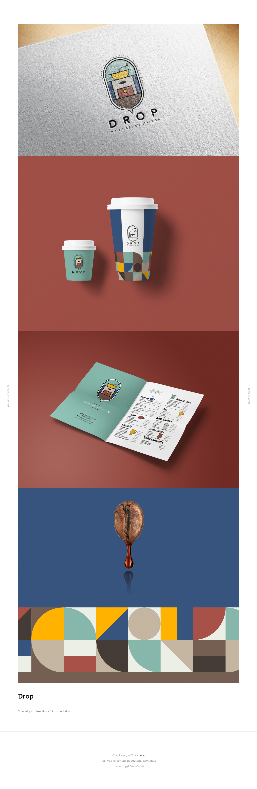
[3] (128, 409)
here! (141, 755)
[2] (128, 244)
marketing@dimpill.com (128, 766)
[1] (128, 90)
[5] (128, 645)
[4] (128, 547)
